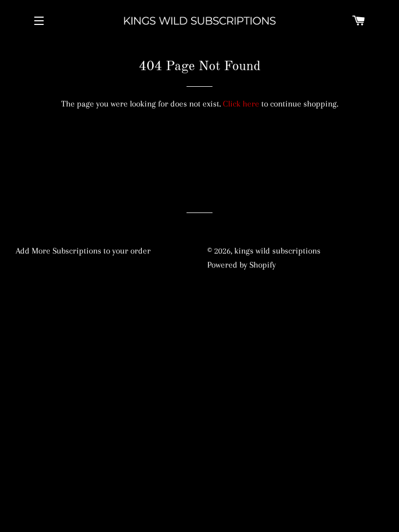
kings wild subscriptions (277, 251)
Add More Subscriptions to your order (83, 251)
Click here (241, 104)
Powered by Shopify (241, 265)
